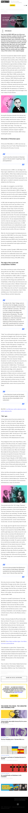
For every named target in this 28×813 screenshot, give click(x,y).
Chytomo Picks (11, 9)
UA (24, 5)
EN (26, 5)
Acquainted (4, 671)
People (3, 9)
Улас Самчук (4, 11)
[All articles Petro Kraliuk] (2, 31)
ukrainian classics (19, 9)
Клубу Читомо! (18, 692)
